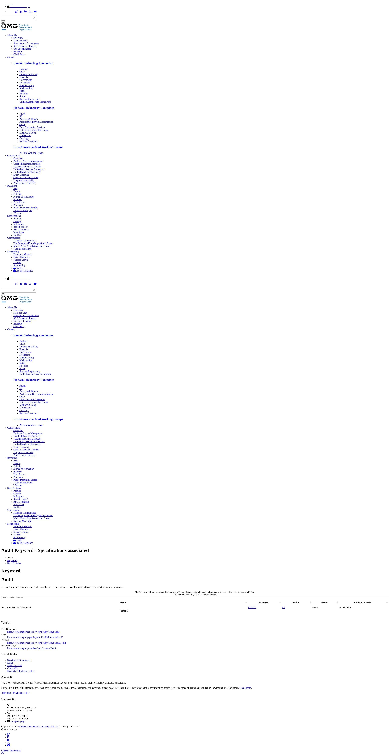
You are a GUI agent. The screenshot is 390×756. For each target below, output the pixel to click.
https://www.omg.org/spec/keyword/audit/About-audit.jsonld (36, 642)
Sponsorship (19, 265)
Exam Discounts (21, 174)
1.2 (283, 607)
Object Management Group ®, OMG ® (39, 726)
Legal (10, 662)
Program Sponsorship (23, 180)
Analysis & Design (29, 119)
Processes (18, 205)
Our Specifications (22, 49)
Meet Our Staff (14, 665)
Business (24, 69)
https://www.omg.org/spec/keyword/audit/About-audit (33, 632)
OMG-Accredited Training (26, 177)
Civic (22, 71)
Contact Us (12, 668)
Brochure (17, 51)
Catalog (17, 221)
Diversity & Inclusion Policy (21, 671)
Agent (22, 113)
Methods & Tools (28, 132)
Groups (10, 57)
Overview (18, 38)
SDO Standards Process (24, 46)
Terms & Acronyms (22, 210)
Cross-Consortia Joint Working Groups (38, 146)
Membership (13, 251)
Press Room (19, 202)
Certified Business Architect (26, 164)
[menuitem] (198, 560)
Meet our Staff (20, 40)
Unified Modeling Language (27, 172)
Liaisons (17, 262)
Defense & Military (29, 74)
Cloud (22, 124)
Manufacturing (27, 85)
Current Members (21, 257)
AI (21, 116)
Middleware (25, 135)
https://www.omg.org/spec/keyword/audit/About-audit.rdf (35, 637)
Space (22, 96)
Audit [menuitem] (10, 557)
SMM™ (252, 607)
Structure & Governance (19, 660)
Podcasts (17, 199)
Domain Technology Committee (33, 63)
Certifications (13, 155)
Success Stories (20, 259)
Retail (22, 91)
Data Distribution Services (32, 127)
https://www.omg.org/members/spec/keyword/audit (31, 648)
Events (16, 191)
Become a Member (22, 254)
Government (26, 80)
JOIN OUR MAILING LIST (15, 693)
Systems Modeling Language (27, 166)
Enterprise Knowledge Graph (34, 130)
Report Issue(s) (20, 227)
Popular (17, 218)
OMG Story (19, 54)
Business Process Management (28, 161)
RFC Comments (21, 229)
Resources (12, 185)
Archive (17, 235)
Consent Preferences (11, 750)
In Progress (18, 224)
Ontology (24, 138)
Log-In (19, 268)
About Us (12, 35)
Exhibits (17, 194)
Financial (24, 77)
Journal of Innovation (23, 196)
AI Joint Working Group (31, 153)
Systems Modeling (22, 248)
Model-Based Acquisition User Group (31, 246)
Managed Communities (24, 240)
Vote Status (18, 232)
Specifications (14, 216)
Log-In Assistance (24, 270)
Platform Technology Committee (33, 107)
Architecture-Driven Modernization (36, 121)
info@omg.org (17, 721)
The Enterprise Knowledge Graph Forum (33, 243)
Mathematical (26, 88)
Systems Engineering (30, 99)
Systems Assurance (29, 141)
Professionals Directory (24, 183)
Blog (15, 188)
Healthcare (25, 82)
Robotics (24, 93)
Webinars (17, 213)
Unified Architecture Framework (35, 102)
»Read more (245, 688)
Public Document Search (25, 207)
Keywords (12, 560)
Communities (13, 238)
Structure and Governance (26, 43)
